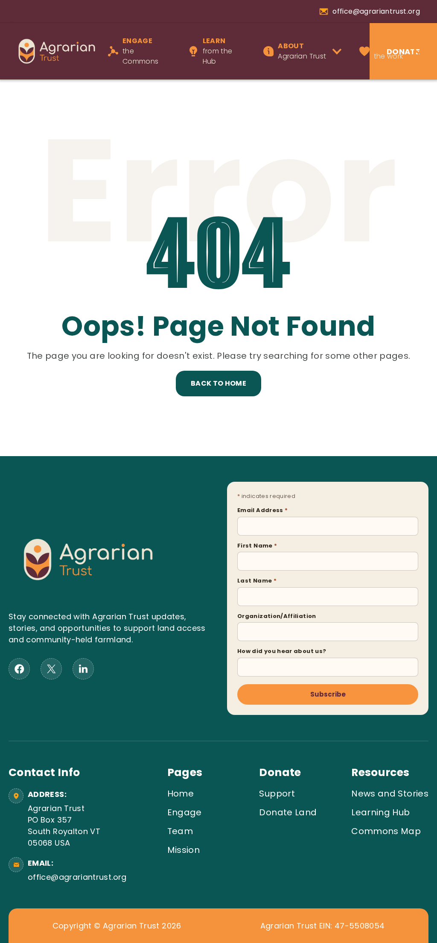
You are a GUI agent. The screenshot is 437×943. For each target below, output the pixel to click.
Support (277, 793)
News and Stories (389, 793)
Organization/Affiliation (276, 616)
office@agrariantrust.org (76, 877)
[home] (52, 51)
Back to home (218, 383)
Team (180, 831)
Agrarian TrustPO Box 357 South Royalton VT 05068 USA (64, 825)
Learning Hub (380, 812)
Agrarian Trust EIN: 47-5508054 (322, 926)
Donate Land (288, 812)
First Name (257, 546)
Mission (183, 850)
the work (391, 51)
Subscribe (328, 694)
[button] (305, 51)
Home (180, 793)
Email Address (262, 510)
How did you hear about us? (281, 651)
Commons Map (386, 831)
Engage (184, 812)
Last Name (257, 581)
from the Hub (218, 51)
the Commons (140, 51)
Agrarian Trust (302, 51)
